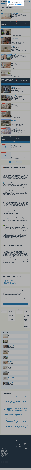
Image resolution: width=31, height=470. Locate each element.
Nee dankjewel (11, 4)
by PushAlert (9, 5)
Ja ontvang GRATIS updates (19, 4)
